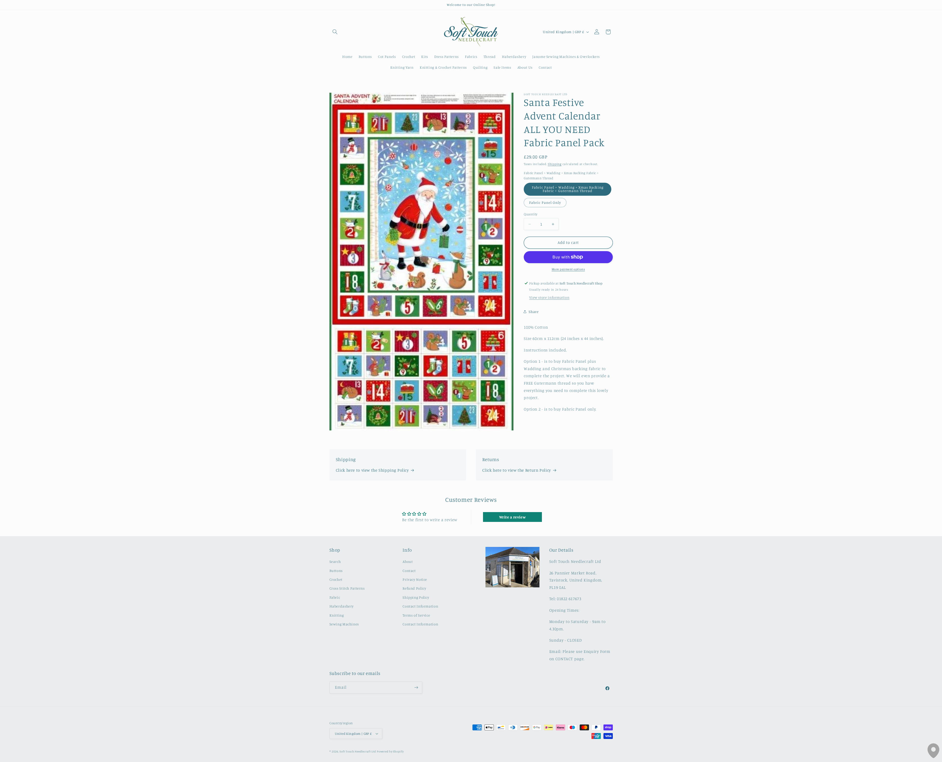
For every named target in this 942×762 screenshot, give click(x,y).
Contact (409, 570)
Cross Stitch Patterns (347, 588)
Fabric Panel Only (545, 202)
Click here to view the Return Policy (516, 470)
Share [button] (533, 312)
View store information (549, 297)
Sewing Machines (344, 624)
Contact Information (420, 606)
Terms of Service (416, 615)
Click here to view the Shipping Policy (372, 470)
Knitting (336, 615)
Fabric (334, 597)
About (408, 562)
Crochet (335, 579)
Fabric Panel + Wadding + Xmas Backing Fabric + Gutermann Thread (567, 189)
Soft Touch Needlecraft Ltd (358, 751)
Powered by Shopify (390, 751)
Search (335, 562)
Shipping (555, 164)
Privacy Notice (415, 579)
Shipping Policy (416, 597)
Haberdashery (341, 606)
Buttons (336, 570)
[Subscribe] (416, 688)
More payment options (568, 269)
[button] (335, 32)
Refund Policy (414, 588)
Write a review (512, 517)
